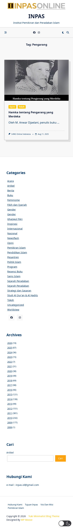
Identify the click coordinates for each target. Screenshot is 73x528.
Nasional (12, 233)
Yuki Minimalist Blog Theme (44, 516)
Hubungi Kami (15, 504)
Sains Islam (13, 276)
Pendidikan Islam (17, 252)
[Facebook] (34, 32)
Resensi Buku (15, 271)
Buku (10, 195)
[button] (65, 523)
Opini (12, 106)
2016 (9, 389)
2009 (9, 422)
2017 (9, 385)
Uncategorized (15, 304)
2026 (9, 343)
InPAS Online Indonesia (21, 134)
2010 (9, 417)
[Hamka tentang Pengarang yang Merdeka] (36, 80)
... (58, 122)
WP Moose (26, 519)
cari (60, 458)
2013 (9, 403)
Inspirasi (12, 223)
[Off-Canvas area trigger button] (5, 32)
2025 (9, 347)
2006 (9, 427)
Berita (10, 190)
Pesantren (13, 257)
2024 (9, 352)
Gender (11, 209)
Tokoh (22, 106)
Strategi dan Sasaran (19, 290)
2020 (9, 371)
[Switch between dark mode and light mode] (63, 32)
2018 (9, 380)
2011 (9, 413)
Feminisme (13, 200)
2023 (9, 357)
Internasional (15, 228)
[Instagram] (39, 32)
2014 (9, 399)
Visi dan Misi (47, 504)
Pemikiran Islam (16, 247)
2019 (9, 375)
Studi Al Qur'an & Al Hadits (22, 295)
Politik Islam (14, 262)
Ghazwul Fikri (15, 219)
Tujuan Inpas (31, 504)
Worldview (13, 309)
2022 (9, 361)
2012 (9, 408)
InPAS (36, 16)
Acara (10, 181)
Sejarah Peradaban (18, 281)
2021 (9, 366)
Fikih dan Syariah (17, 204)
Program (12, 266)
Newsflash (13, 238)
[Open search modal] (68, 32)
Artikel (11, 185)
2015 (9, 394)
